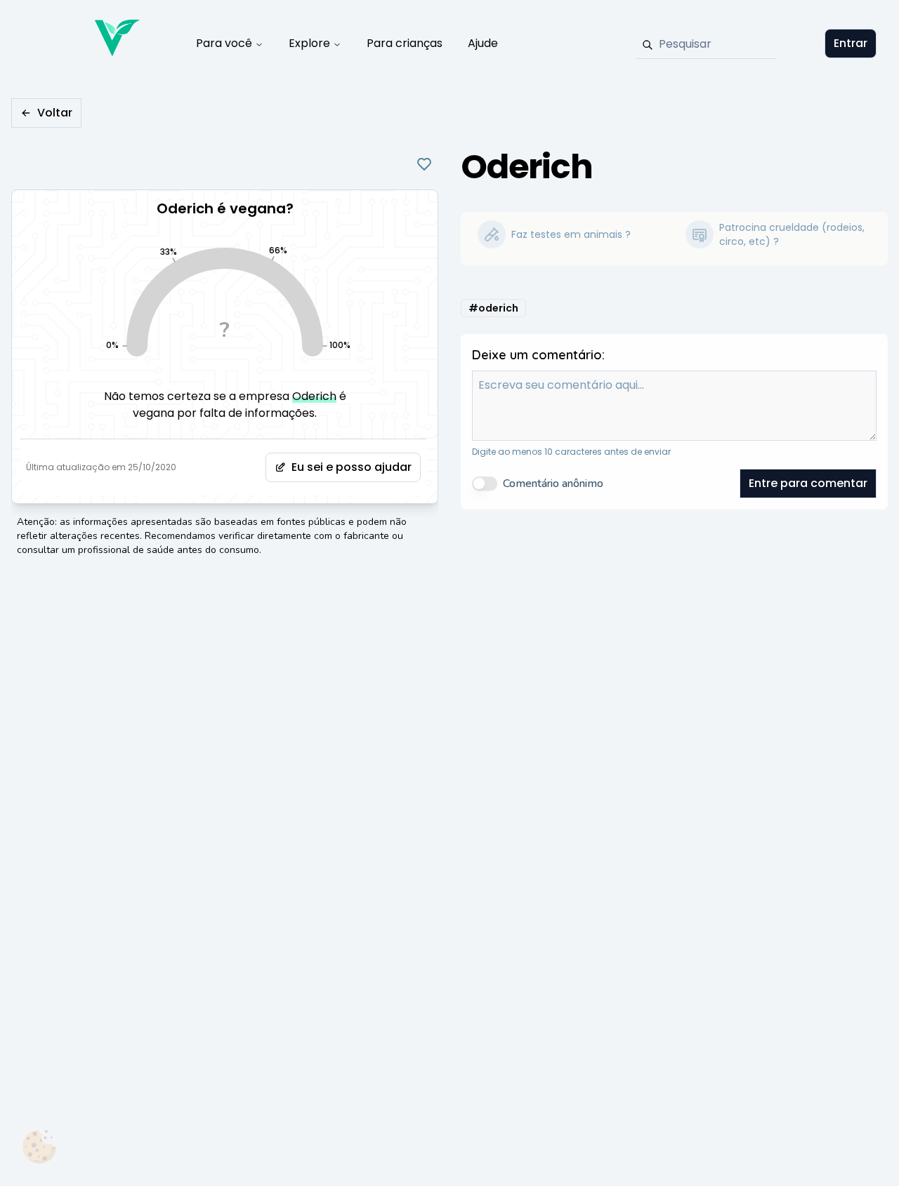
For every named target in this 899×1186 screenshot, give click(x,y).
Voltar (54, 113)
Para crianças (404, 43)
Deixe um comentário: (538, 355)
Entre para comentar (808, 483)
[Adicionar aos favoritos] (424, 164)
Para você (224, 43)
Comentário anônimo (553, 483)
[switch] (484, 484)
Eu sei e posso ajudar (351, 467)
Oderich (314, 396)
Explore (309, 43)
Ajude (483, 43)
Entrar (850, 43)
